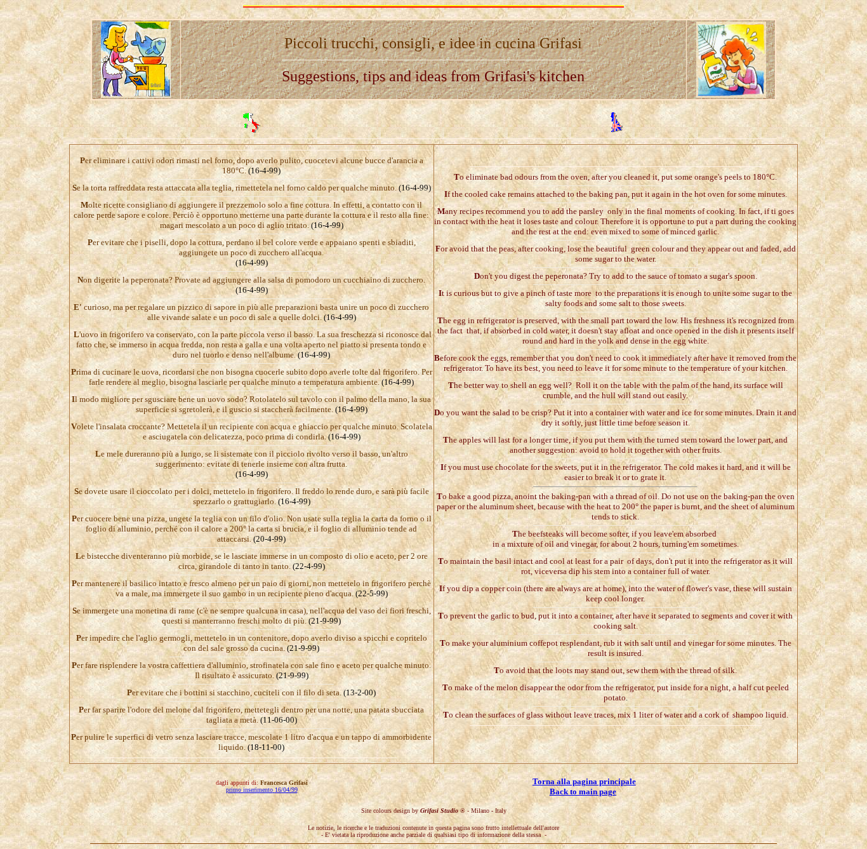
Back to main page (583, 791)
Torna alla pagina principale (584, 781)
